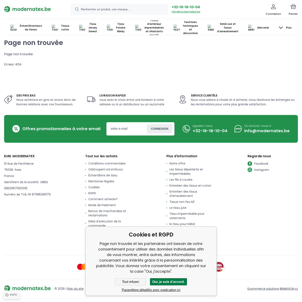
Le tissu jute (177, 208)
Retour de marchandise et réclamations (107, 213)
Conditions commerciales (107, 163)
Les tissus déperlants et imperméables (186, 171)
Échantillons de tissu (102, 175)
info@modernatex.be (186, 12)
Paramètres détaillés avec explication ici (151, 290)
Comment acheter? (103, 199)
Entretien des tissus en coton (190, 186)
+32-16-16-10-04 (186, 7)
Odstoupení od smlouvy (105, 169)
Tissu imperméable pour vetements (186, 216)
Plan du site (75, 289)
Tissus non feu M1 (181, 202)
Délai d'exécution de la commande (104, 223)
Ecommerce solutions (263, 289)
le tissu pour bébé (182, 224)
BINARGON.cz (289, 289)
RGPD (92, 193)
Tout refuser (130, 282)
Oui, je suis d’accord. (168, 282)
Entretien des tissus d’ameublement (183, 193)
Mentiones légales (101, 181)
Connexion (159, 128)
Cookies (94, 187)
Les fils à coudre (180, 180)
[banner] (32, 9)
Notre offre (177, 163)
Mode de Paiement (102, 205)
